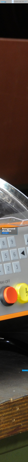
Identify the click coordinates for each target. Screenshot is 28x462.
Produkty (20, 1)
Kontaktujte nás (25, 370)
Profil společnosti (16, 1)
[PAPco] (3, 1)
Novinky (23, 1)
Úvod (12, 1)
